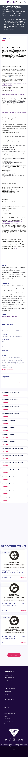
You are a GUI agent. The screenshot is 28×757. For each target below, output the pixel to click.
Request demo (8, 697)
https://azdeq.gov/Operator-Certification (13, 94)
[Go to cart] (25, 2)
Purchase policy (9, 677)
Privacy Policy (8, 680)
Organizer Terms (9, 699)
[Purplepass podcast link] (18, 739)
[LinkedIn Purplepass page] (14, 739)
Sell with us (7, 691)
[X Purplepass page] (10, 739)
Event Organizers (9, 713)
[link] (14, 370)
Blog (5, 716)
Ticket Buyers (8, 711)
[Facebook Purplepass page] (5, 739)
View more (14, 655)
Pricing (6, 694)
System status (8, 721)
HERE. (16, 248)
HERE (12, 90)
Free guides (7, 719)
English (13, 749)
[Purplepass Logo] (14, 2)
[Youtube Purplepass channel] (22, 739)
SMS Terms (7, 683)
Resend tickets (8, 675)
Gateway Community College (13, 383)
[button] (14, 23)
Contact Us (7, 724)
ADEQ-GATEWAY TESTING (9, 316)
